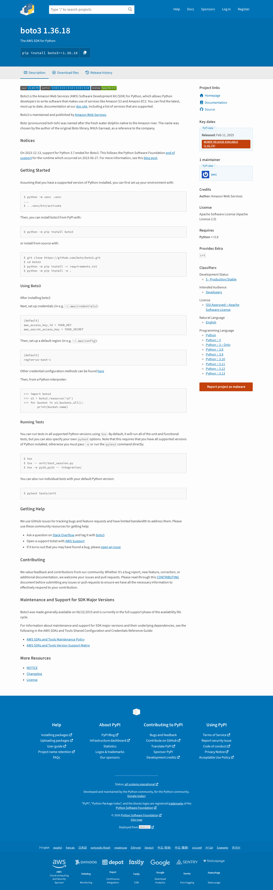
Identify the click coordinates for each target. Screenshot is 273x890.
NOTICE (32, 668)
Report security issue (216, 740)
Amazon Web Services (90, 114)
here (100, 371)
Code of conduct (215, 746)
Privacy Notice (215, 752)
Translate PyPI (161, 746)
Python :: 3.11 (215, 364)
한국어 (236, 848)
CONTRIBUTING (168, 577)
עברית (209, 848)
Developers (214, 292)
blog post (150, 158)
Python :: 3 (213, 340)
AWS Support (74, 541)
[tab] (34, 73)
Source (210, 109)
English (211, 322)
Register (244, 9)
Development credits (161, 757)
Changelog (34, 674)
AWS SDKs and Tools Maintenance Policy (55, 639)
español (57, 848)
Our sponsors (110, 757)
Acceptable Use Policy (214, 757)
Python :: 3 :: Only (218, 344)
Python (211, 335)
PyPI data (208, 128)
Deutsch (149, 848)
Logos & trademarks (110, 752)
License (32, 679)
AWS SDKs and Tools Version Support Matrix (58, 645)
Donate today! (136, 796)
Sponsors (208, 9)
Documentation (216, 102)
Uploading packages (54, 740)
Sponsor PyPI (163, 752)
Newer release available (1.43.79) (221, 144)
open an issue (111, 547)
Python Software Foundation (134, 808)
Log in (226, 9)
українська (120, 848)
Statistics (109, 746)
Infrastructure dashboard (108, 740)
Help (176, 9)
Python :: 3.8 (214, 349)
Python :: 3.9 (214, 354)
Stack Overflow (63, 535)
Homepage (212, 95)
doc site (81, 106)
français (70, 848)
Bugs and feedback (163, 735)
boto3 (100, 535)
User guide (54, 746)
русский (197, 848)
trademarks (175, 803)
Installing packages (54, 735)
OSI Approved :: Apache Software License (222, 307)
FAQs (56, 757)
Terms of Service (215, 735)
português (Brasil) (100, 848)
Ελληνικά (136, 848)
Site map (136, 820)
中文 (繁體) (181, 848)
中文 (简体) (164, 848)
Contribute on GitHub (161, 740)
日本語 (82, 848)
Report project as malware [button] (226, 386)
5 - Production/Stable (221, 279)
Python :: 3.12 (215, 368)
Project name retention (54, 752)
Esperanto (222, 848)
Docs (190, 9)
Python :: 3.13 (215, 373)
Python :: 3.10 (215, 359)
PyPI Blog (108, 735)
